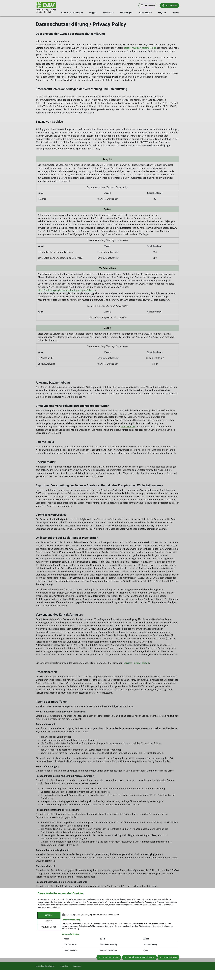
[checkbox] (120, 914)
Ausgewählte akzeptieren (139, 957)
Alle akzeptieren (109, 957)
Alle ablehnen (168, 957)
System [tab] (49, 921)
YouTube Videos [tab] (49, 927)
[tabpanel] (120, 933)
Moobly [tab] (48, 915)
